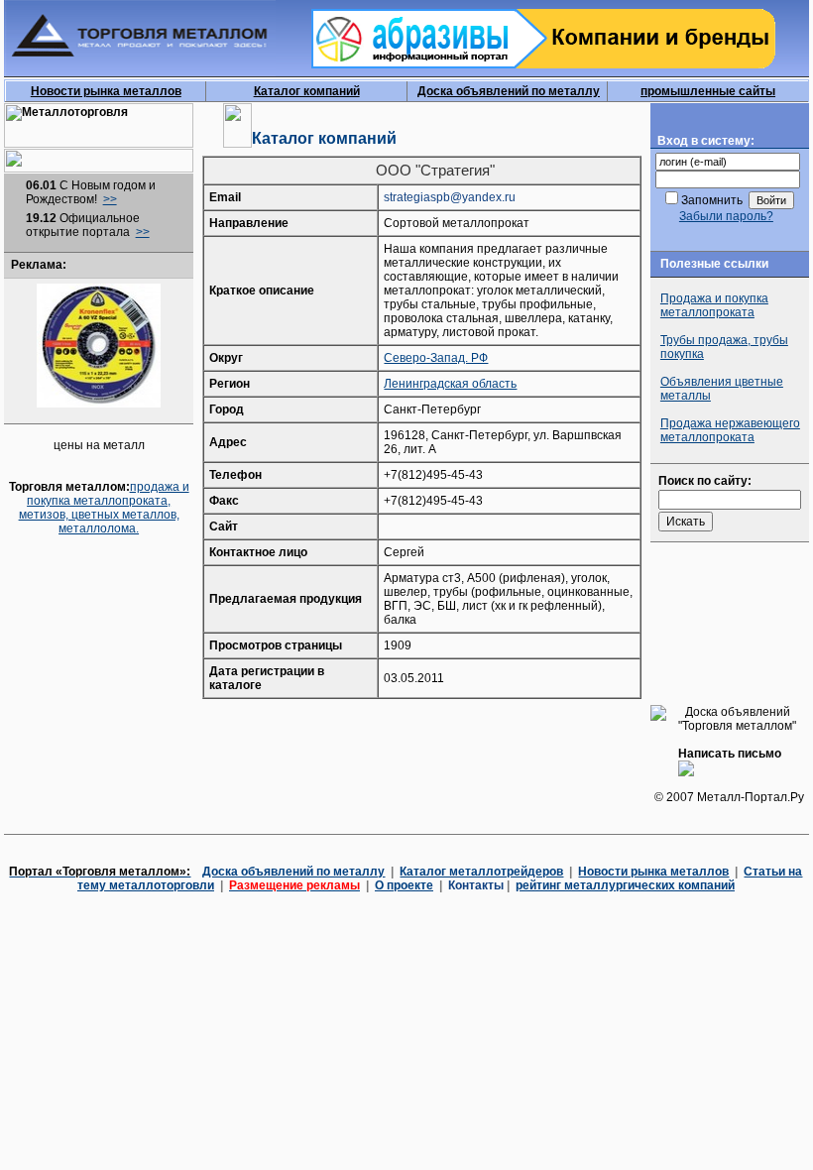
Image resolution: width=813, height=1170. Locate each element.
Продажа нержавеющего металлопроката (730, 430)
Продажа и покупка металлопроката (714, 305)
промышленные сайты (707, 91)
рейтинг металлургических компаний (625, 885)
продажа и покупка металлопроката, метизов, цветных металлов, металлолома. (104, 507)
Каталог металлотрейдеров (481, 871)
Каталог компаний (307, 91)
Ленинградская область (450, 384)
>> (110, 199)
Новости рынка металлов (106, 91)
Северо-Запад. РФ (436, 358)
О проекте (404, 885)
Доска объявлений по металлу (508, 91)
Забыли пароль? (726, 216)
